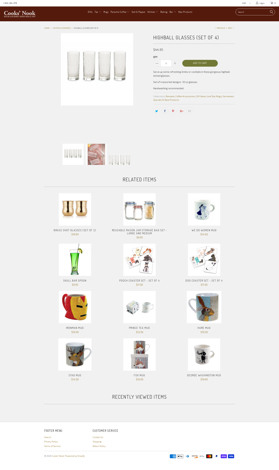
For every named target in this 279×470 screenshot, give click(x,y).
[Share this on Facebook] (164, 110)
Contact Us (98, 437)
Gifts (90, 11)
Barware (170, 96)
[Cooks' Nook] (24, 13)
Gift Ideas (201, 96)
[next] (144, 86)
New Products (185, 11)
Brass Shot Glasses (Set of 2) (75, 209)
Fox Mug (139, 354)
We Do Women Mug (204, 209)
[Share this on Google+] (181, 110)
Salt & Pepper (138, 11)
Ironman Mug (75, 307)
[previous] (50, 86)
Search (47, 437)
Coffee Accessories (185, 96)
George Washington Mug (204, 354)
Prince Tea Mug (139, 307)
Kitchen (152, 11)
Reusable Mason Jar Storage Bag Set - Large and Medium (139, 209)
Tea (97, 11)
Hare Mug (204, 307)
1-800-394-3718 (10, 3)
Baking (163, 11)
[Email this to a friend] (189, 110)
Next (230, 28)
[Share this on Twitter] (156, 110)
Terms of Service (52, 446)
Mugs (105, 11)
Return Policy (99, 446)
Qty (155, 57)
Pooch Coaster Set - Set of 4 (139, 260)
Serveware (228, 96)
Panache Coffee (119, 11)
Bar (172, 11)
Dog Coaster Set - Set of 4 (204, 260)
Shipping (97, 441)
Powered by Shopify (75, 456)
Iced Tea (211, 96)
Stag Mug (75, 354)
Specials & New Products (166, 100)
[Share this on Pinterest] (173, 110)
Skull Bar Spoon (75, 260)
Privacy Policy (51, 441)
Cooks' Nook (58, 456)
